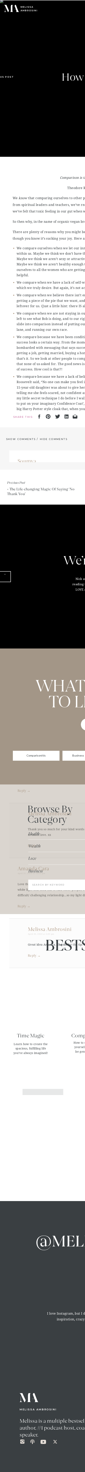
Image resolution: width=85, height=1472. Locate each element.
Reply (22, 532)
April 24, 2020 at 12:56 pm (31, 719)
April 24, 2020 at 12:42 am (31, 609)
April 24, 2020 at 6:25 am (41, 560)
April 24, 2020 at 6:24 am (41, 664)
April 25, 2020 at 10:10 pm (31, 873)
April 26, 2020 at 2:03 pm (41, 934)
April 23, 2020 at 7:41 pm (31, 466)
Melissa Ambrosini (50, 659)
